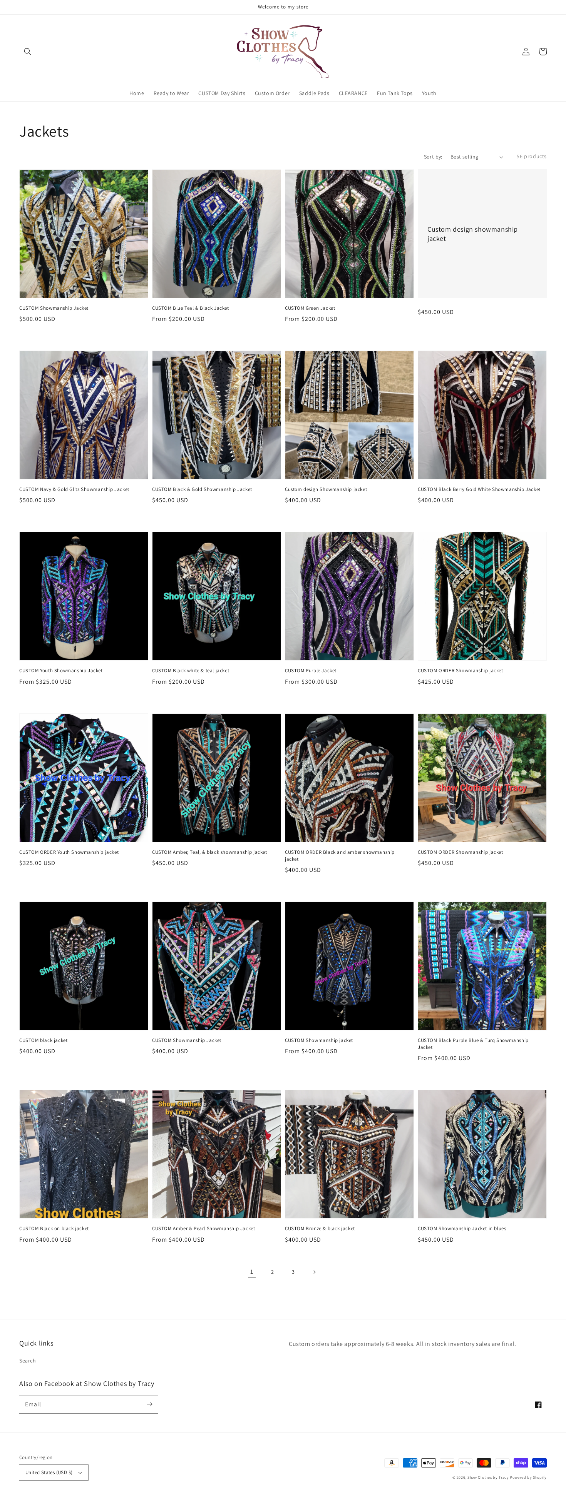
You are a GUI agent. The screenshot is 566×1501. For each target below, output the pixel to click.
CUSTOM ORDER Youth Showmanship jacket (69, 852)
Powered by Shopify (528, 1477)
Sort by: (433, 156)
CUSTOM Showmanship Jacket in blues (462, 1228)
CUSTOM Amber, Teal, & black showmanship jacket (209, 852)
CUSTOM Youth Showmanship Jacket (61, 670)
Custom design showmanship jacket (472, 233)
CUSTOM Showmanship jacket (319, 1040)
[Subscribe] (149, 1404)
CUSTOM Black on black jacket (54, 1228)
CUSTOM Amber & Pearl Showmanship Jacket (203, 1228)
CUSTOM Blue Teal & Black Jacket (190, 308)
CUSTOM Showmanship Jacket (54, 308)
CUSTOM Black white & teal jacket (190, 670)
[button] (27, 51)
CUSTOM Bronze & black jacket (320, 1228)
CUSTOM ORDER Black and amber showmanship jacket (340, 855)
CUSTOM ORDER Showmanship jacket (460, 670)
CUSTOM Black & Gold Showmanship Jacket (202, 489)
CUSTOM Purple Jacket (311, 670)
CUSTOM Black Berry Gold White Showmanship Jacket (479, 489)
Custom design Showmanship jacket (326, 489)
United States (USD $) (48, 1472)
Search (27, 1360)
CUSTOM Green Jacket (310, 308)
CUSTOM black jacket (43, 1040)
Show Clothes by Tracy (488, 1477)
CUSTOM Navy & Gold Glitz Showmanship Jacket (74, 489)
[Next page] (314, 1272)
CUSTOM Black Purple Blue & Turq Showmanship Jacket (473, 1043)
